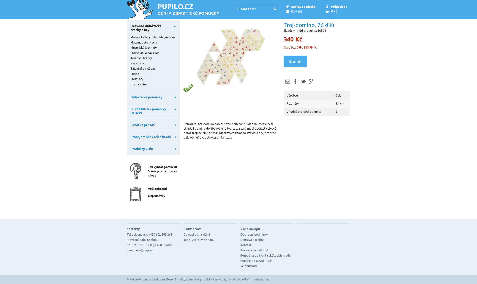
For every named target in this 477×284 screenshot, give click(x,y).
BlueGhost (263, 279)
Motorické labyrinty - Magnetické (152, 37)
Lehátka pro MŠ (142, 125)
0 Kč (334, 11)
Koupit (295, 61)
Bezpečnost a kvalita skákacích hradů (265, 255)
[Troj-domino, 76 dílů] (231, 57)
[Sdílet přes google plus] (311, 81)
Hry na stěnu (139, 84)
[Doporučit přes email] (287, 81)
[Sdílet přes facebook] (295, 81)
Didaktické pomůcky (146, 97)
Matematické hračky (143, 42)
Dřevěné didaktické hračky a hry (146, 28)
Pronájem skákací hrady (256, 260)
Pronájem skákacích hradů (150, 137)
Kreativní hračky (141, 58)
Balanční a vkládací (143, 68)
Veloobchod (248, 266)
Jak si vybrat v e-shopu (199, 239)
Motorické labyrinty (143, 47)
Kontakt (296, 11)
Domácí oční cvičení (197, 234)
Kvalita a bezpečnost (254, 250)
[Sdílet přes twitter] (303, 81)
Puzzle (134, 73)
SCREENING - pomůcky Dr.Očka (148, 111)
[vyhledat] (275, 9)
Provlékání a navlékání (145, 53)
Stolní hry (136, 79)
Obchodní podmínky (254, 234)
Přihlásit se (339, 6)
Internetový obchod (223, 279)
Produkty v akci (142, 149)
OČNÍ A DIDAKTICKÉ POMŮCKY (188, 8)
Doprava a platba (303, 6)
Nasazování (138, 63)
